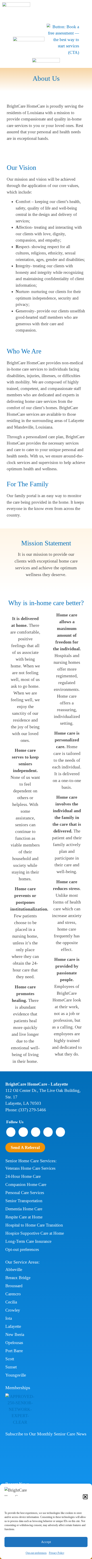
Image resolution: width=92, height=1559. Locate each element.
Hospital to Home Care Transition (34, 1225)
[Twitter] (35, 1132)
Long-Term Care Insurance (28, 1241)
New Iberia (14, 1334)
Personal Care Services (24, 1192)
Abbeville (13, 1269)
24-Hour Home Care (23, 1176)
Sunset (11, 1367)
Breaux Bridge (17, 1277)
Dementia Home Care (23, 1208)
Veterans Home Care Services (30, 1168)
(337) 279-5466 (32, 1109)
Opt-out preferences (36, 1552)
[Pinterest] (47, 1132)
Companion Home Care (25, 1184)
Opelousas (14, 1342)
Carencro (13, 1293)
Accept (46, 1542)
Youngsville (15, 1375)
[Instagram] (23, 1132)
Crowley (12, 1310)
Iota (8, 1318)
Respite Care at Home (23, 1217)
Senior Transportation (23, 1200)
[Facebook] (10, 1132)
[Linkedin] (60, 1132)
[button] (85, 1496)
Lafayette (13, 1326)
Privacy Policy (56, 1552)
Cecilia (11, 1302)
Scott (9, 1358)
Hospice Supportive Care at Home (34, 1233)
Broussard (14, 1285)
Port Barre (14, 1350)
